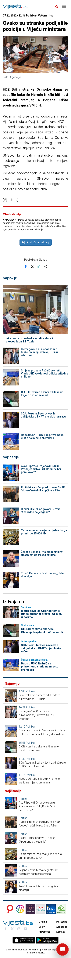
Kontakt (60, 931)
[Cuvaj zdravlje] (40, 909)
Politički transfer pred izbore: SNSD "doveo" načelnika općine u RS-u (43, 489)
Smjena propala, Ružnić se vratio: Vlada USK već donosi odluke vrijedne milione (44, 373)
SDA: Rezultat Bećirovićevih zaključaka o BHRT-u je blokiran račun (44, 415)
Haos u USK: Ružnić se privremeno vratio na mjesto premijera (42, 436)
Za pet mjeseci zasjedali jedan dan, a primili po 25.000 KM (44, 532)
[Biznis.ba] (51, 909)
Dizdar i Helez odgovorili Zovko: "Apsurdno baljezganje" (41, 511)
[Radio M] (9, 909)
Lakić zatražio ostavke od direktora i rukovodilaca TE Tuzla (29, 340)
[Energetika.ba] (62, 909)
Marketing (61, 921)
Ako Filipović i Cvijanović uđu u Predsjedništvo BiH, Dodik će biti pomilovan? (41, 469)
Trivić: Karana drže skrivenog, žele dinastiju (42, 575)
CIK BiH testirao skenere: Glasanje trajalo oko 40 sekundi (42, 394)
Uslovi (41, 926)
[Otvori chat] (62, 949)
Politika (30, 691)
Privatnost (44, 931)
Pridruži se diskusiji (38, 242)
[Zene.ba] (30, 909)
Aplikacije (61, 926)
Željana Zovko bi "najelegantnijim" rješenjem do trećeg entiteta (42, 553)
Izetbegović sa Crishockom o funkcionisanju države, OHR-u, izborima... (39, 352)
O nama (42, 921)
